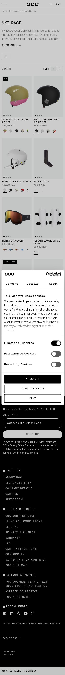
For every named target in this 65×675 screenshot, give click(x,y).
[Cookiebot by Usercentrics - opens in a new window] (46, 274)
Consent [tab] (12, 284)
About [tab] (53, 284)
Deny (32, 398)
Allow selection (32, 388)
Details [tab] (32, 284)
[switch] (56, 354)
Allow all (32, 379)
